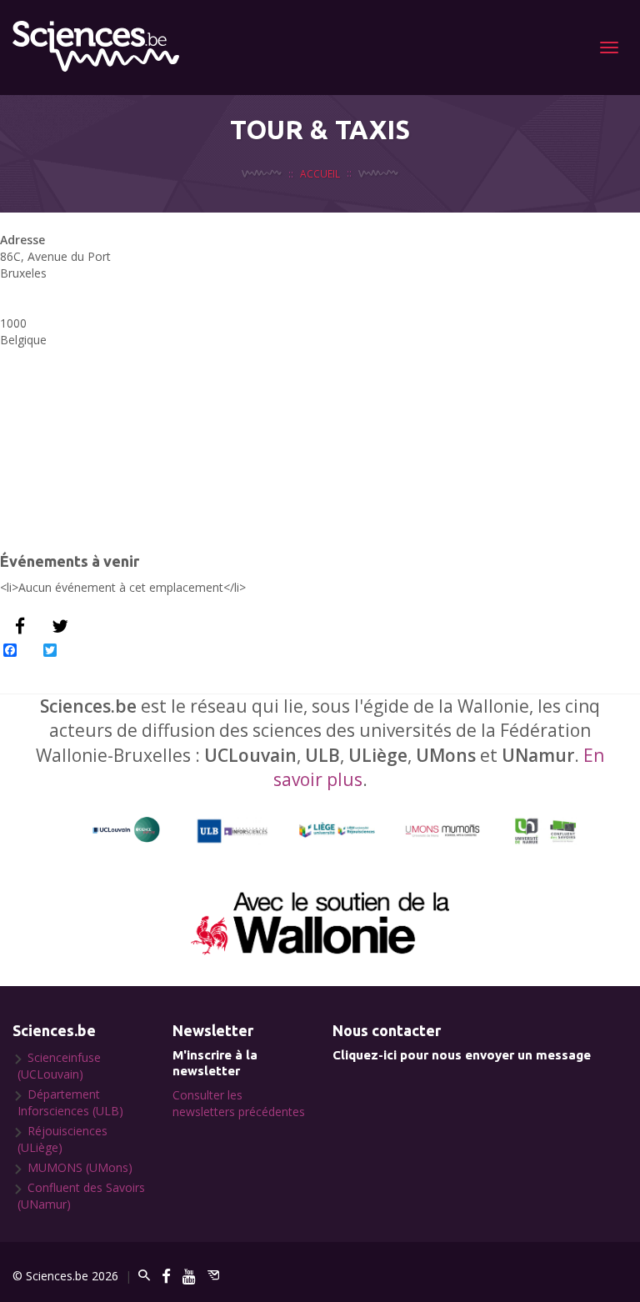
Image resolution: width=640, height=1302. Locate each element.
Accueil (320, 173)
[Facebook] (166, 1276)
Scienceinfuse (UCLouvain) (59, 1065)
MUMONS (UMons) (80, 1167)
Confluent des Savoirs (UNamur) (81, 1195)
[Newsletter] (213, 1276)
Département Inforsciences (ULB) (70, 1102)
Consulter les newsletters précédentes (238, 1103)
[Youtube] (189, 1276)
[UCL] (126, 830)
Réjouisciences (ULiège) (63, 1139)
